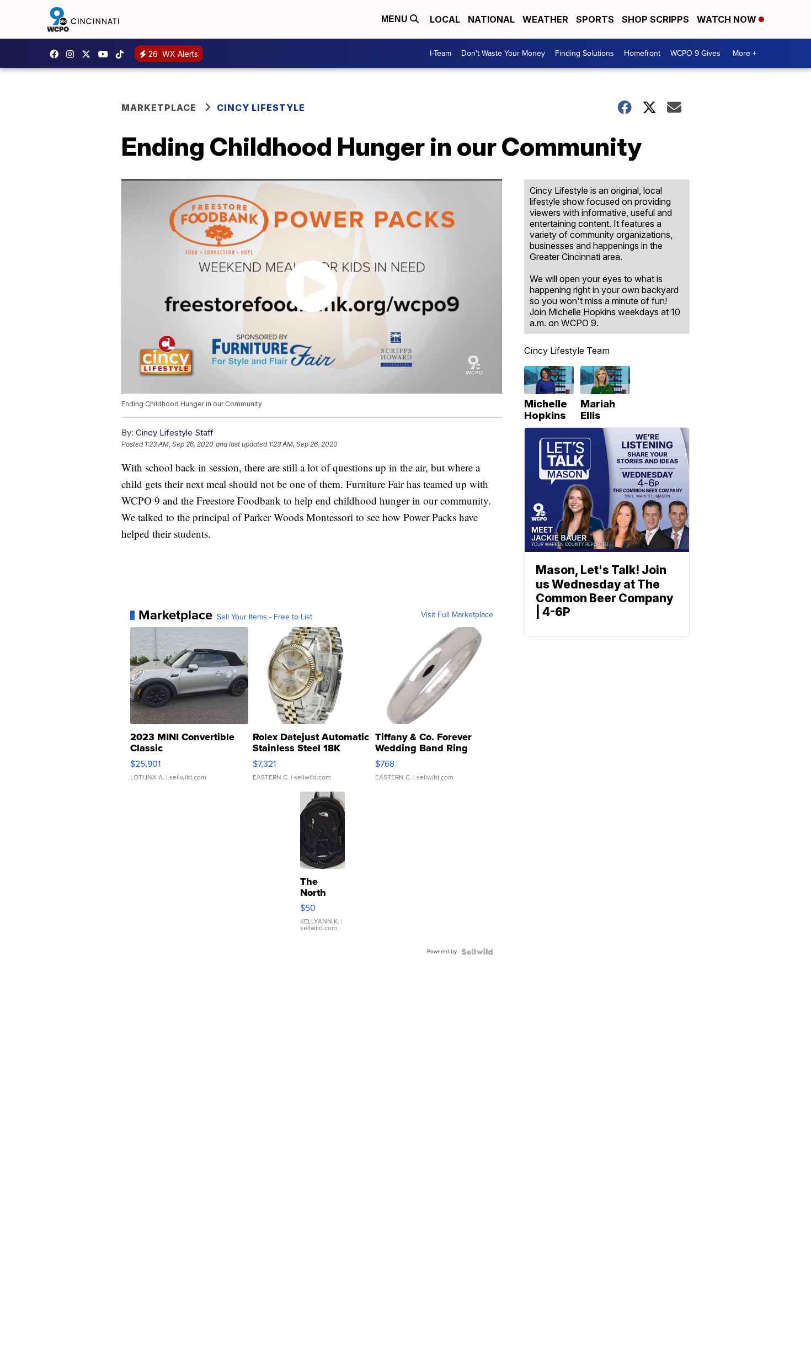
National (491, 19)
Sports (595, 19)
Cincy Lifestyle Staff (175, 432)
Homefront (642, 53)
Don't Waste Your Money (503, 53)
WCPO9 (57, 54)
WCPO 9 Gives (695, 53)
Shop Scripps (655, 19)
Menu (395, 19)
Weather (545, 19)
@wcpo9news (122, 54)
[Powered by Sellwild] (477, 952)
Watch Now (728, 19)
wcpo (89, 54)
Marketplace (158, 107)
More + (744, 53)
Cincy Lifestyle (261, 107)
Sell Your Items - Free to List (264, 617)
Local (445, 19)
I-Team (440, 53)
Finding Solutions (584, 53)
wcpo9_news (72, 54)
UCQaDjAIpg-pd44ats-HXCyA (106, 54)
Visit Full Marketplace (457, 615)
